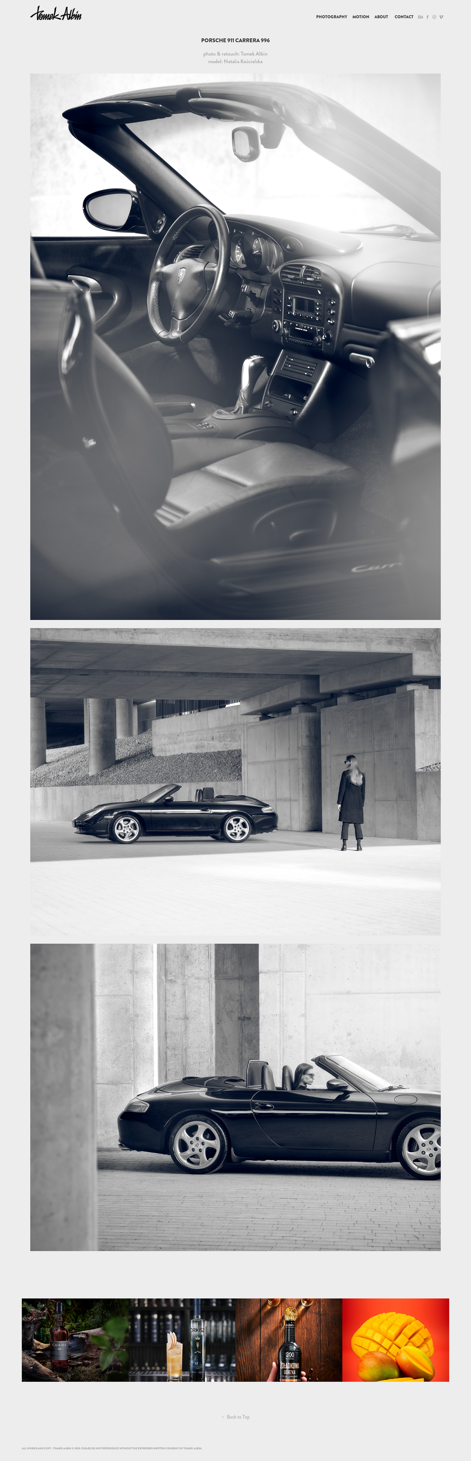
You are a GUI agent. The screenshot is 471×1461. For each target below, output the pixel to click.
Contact (404, 17)
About (381, 17)
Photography (331, 17)
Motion (360, 17)
